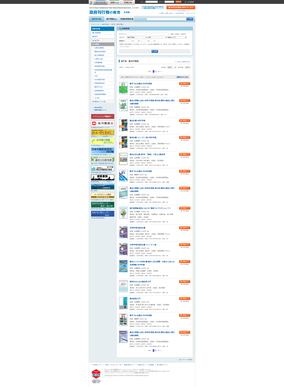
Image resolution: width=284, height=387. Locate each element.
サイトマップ (191, 13)
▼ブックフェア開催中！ (102, 116)
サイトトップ (91, 3)
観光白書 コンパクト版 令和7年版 (143, 137)
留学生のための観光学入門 (140, 282)
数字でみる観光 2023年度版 (141, 315)
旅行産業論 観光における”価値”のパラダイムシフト (150, 208)
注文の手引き (180, 13)
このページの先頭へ (187, 359)
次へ (159, 71)
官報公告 (128, 3)
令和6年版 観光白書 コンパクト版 (143, 245)
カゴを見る (190, 2)
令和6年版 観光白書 (137, 228)
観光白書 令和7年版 (137, 120)
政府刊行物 (100, 3)
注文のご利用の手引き (183, 62)
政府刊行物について (100, 110)
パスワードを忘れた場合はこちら (181, 10)
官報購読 (114, 3)
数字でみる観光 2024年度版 (141, 171)
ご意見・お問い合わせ (166, 13)
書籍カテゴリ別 (100, 101)
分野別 (97, 44)
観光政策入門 (135, 298)
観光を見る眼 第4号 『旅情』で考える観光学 (147, 154)
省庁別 (97, 40)
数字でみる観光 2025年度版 (141, 84)
